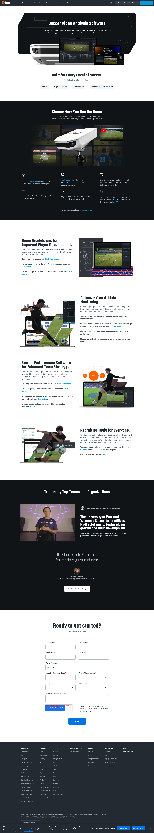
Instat (55, 776)
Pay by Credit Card (111, 759)
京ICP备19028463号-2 (43, 818)
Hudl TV (115, 202)
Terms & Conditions (37, 814)
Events (90, 766)
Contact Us (109, 748)
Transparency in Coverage (72, 818)
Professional (25, 776)
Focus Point (44, 798)
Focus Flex (43, 794)
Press (90, 755)
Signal (55, 773)
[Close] (150, 828)
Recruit (104, 455)
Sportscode (43, 755)
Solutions (25, 3)
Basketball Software (27, 783)
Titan (130, 316)
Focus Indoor (44, 787)
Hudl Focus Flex (67, 180)
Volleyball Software (27, 801)
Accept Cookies (138, 828)
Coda (41, 769)
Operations (24, 769)
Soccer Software (26, 794)
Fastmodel (56, 787)
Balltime (55, 783)
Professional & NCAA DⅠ (100, 87)
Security (103, 814)
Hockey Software (26, 790)
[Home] (6, 2)
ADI (54, 790)
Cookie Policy (28, 831)
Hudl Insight (42, 399)
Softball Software (26, 798)
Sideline (55, 751)
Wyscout (83, 450)
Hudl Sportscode (52, 259)
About (90, 748)
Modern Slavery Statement (28, 818)
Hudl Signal (116, 326)
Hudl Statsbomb (36, 406)
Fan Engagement (26, 766)
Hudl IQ (42, 759)
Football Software (26, 787)
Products (37, 3)
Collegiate (78, 87)
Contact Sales (128, 751)
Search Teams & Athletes (127, 3)
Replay (55, 755)
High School (59, 87)
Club (43, 87)
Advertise (91, 751)
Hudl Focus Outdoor (30, 181)
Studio (42, 766)
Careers (91, 762)
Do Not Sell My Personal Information (103, 828)
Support (107, 751)
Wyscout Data (44, 776)
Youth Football (25, 773)
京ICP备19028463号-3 (57, 818)
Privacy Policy (25, 814)
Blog (106, 755)
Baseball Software (27, 780)
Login (125, 748)
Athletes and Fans (75, 748)
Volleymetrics (57, 759)
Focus (42, 783)
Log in (146, 3)
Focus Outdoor (45, 790)
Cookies (96, 814)
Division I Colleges (27, 762)
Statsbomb (56, 780)
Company (70, 3)
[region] (77, 828)
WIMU (55, 766)
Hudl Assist (26, 267)
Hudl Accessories (110, 762)
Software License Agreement (54, 814)
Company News (93, 759)
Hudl (41, 751)
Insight (42, 762)
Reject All (123, 828)
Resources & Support (53, 3)
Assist (42, 780)
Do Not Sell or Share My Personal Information (78, 814)
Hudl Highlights (74, 751)
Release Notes (58, 794)
